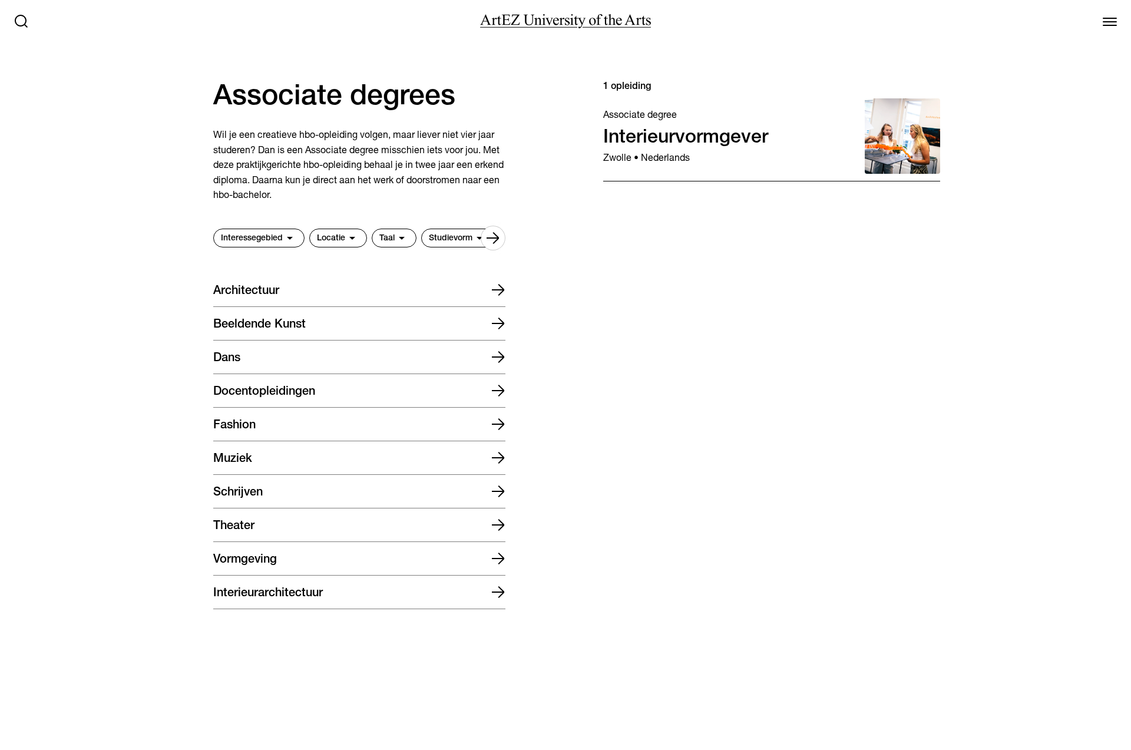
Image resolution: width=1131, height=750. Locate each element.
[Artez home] (565, 21)
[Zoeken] (21, 21)
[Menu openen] (1110, 21)
